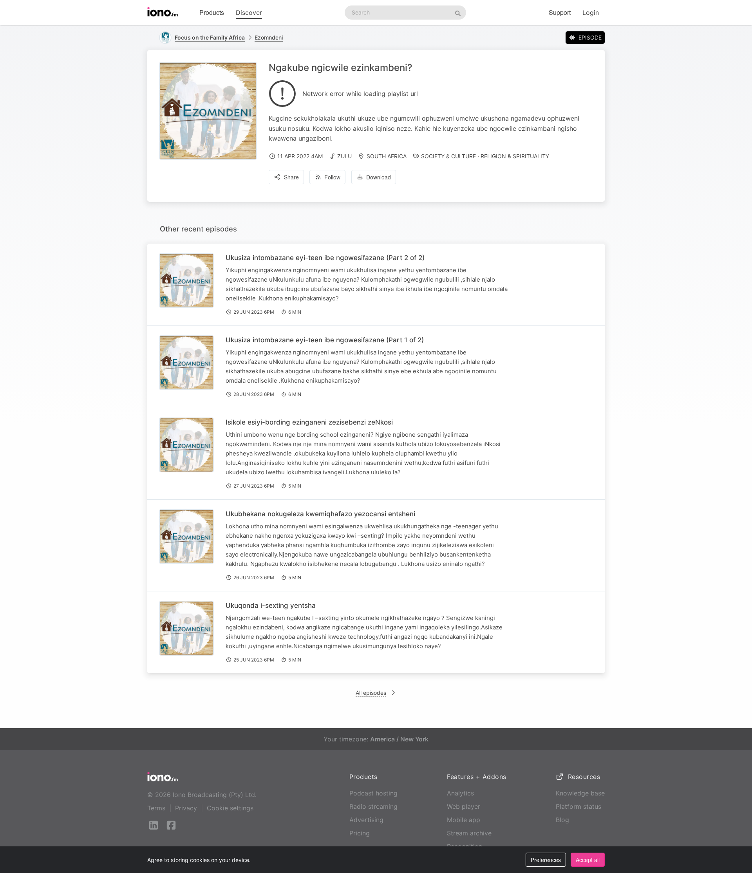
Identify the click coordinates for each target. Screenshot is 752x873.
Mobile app (463, 820)
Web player (463, 806)
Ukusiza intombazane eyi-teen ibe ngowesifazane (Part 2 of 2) (325, 258)
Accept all (588, 860)
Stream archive (469, 833)
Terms (156, 808)
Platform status (578, 806)
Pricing (359, 833)
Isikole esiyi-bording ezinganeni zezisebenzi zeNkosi (309, 422)
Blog (562, 820)
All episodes (371, 692)
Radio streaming (373, 806)
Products (211, 12)
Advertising (366, 820)
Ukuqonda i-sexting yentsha (271, 605)
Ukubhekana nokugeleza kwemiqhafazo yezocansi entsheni (320, 514)
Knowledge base (580, 793)
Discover (249, 12)
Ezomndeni (269, 37)
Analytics (460, 793)
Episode (590, 37)
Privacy (186, 808)
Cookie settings (230, 808)
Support (560, 12)
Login (590, 12)
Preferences (546, 860)
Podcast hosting (373, 793)
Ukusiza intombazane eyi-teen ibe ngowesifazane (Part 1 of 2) (325, 340)
